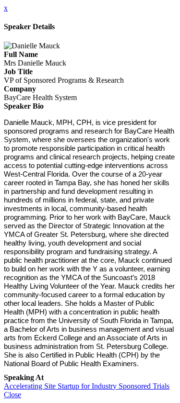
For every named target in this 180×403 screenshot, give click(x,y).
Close (12, 395)
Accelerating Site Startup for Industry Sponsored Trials (86, 386)
